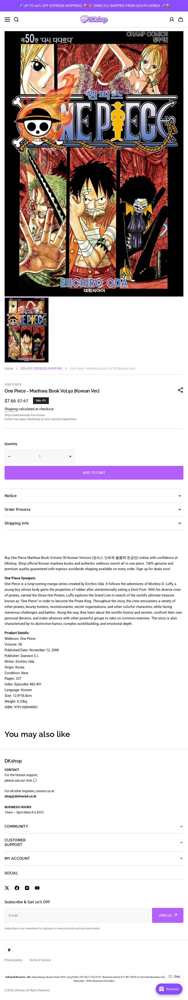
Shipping (11, 409)
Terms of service (40, 960)
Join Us (164, 915)
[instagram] (27, 888)
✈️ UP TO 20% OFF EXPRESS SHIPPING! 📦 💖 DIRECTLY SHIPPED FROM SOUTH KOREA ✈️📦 (94, 6)
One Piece (13, 384)
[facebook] (17, 888)
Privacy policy (13, 960)
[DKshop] (94, 19)
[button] (180, 19)
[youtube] (37, 888)
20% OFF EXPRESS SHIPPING (41, 368)
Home (9, 368)
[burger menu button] (7, 19)
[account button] (171, 19)
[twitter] (7, 888)
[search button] (16, 19)
